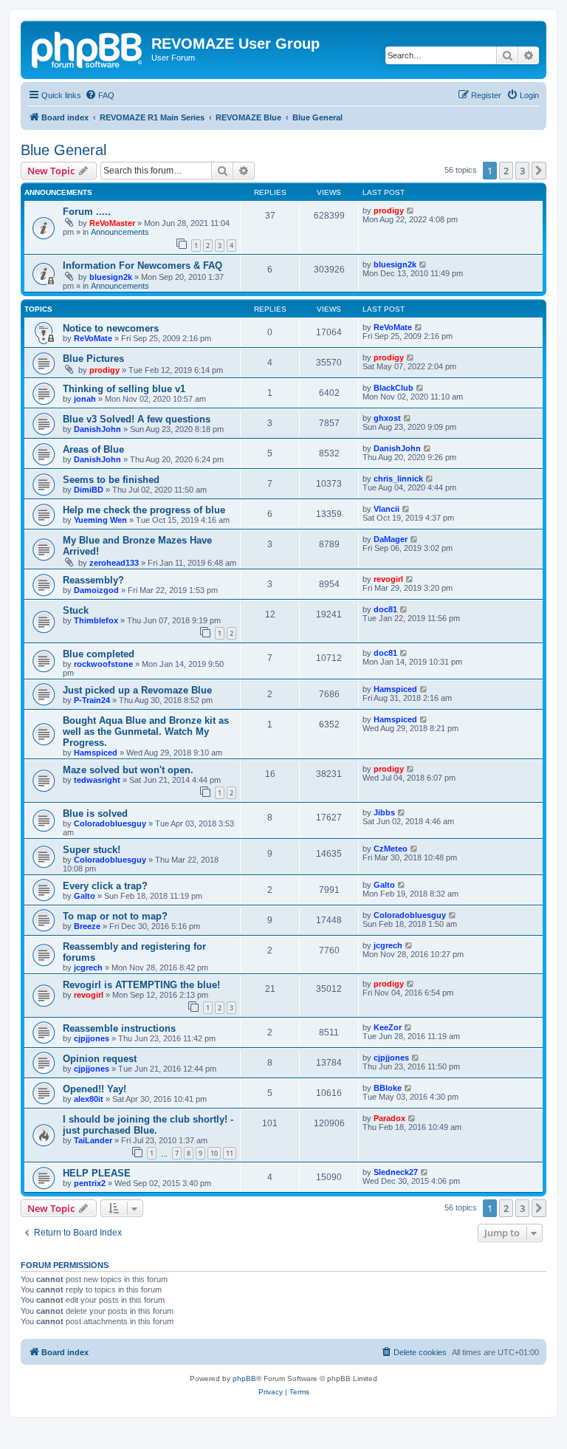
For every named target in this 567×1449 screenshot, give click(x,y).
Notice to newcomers (111, 328)
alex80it (88, 1099)
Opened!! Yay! (94, 1089)
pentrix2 (90, 1183)
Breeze (87, 926)
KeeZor (388, 1027)
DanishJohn (97, 429)
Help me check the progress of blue (144, 509)
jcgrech (88, 967)
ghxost (387, 418)
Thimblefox (96, 620)
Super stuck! (91, 849)
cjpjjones (91, 1038)
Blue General (63, 150)
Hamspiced (395, 689)
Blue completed (98, 654)
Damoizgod (96, 590)
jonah (85, 398)
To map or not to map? (115, 916)
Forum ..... (87, 211)
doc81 (385, 609)
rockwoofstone (103, 664)
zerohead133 (114, 562)
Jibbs (384, 812)
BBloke (388, 1087)
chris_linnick (398, 478)
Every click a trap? (105, 885)
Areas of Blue (93, 449)
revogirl (388, 579)
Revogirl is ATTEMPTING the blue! (141, 984)
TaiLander (93, 1140)
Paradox (389, 1118)
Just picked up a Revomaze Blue (137, 690)
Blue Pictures (93, 358)
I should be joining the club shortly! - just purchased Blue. (148, 1125)
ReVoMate (93, 338)
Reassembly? (93, 580)
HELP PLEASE (97, 1173)
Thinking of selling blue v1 (124, 388)
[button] (539, 170)
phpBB (244, 1378)
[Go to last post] (411, 210)
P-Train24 (92, 700)
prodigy (389, 210)
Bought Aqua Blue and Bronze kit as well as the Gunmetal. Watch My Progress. (146, 731)
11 (229, 1153)
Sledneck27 (396, 1172)
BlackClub (393, 387)
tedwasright (97, 779)
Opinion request (100, 1058)
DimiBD (88, 489)
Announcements (120, 231)
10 (214, 1153)
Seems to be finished (111, 479)
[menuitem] (99, 95)
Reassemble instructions (119, 1028)
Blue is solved (95, 813)
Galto (84, 895)
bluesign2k (110, 277)
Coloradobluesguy (110, 823)
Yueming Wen (100, 519)
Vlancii (386, 508)
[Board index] (87, 48)
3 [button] (522, 170)
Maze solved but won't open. (128, 769)
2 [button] (506, 170)
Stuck (76, 610)
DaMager (391, 539)
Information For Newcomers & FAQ (142, 265)
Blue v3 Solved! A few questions (136, 419)
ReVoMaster (112, 223)
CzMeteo (391, 848)
